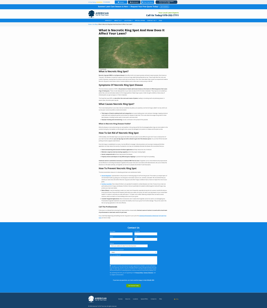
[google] (175, 299)
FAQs (160, 20)
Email (136, 237)
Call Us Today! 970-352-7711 (162, 15)
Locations (128, 20)
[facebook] (176, 299)
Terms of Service (148, 272)
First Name (112, 231)
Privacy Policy (139, 272)
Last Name (137, 231)
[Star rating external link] (101, 2)
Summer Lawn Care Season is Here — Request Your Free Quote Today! (133, 7)
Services (108, 20)
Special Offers (140, 20)
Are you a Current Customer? (117, 249)
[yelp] (178, 299)
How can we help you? (115, 255)
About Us (117, 20)
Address (112, 243)
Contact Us (151, 20)
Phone (111, 237)
